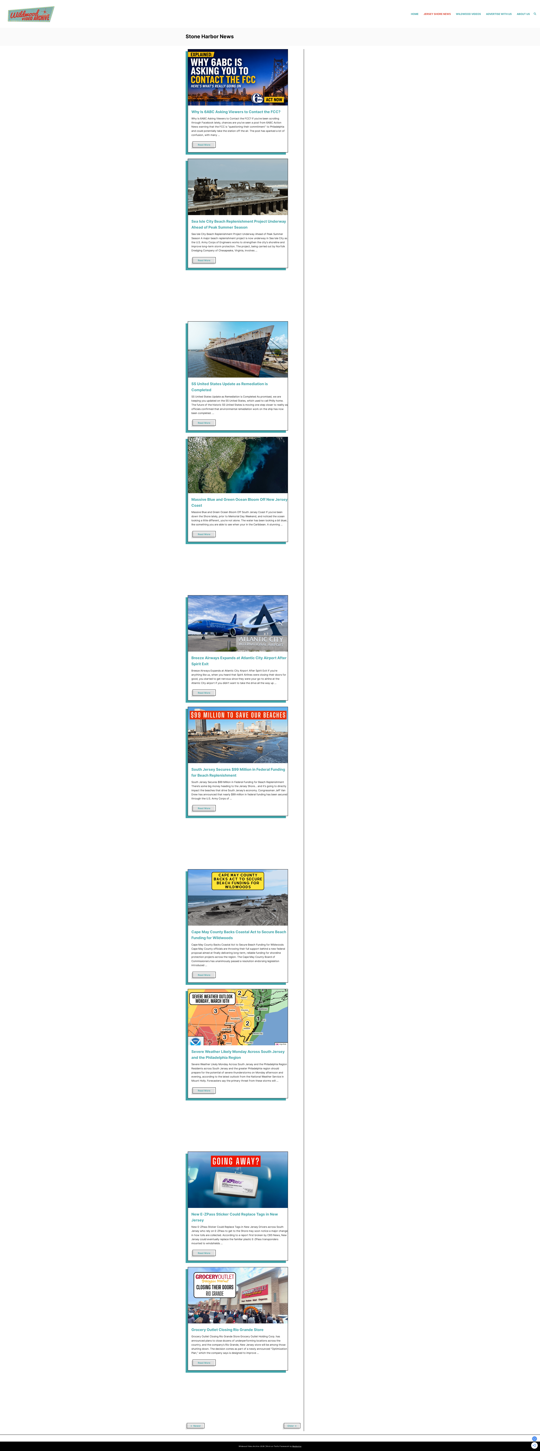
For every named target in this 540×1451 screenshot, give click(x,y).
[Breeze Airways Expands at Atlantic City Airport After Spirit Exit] (238, 623)
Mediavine (296, 1446)
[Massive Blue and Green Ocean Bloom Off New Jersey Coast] (238, 465)
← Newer (195, 1425)
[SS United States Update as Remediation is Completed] (238, 350)
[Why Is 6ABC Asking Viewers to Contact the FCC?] (238, 77)
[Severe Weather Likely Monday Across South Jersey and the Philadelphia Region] (238, 1017)
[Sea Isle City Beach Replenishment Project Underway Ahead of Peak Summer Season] (238, 187)
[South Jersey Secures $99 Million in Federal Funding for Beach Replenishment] (238, 735)
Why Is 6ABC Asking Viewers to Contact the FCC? (236, 112)
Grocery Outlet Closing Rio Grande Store (227, 1329)
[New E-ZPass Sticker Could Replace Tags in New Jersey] (238, 1180)
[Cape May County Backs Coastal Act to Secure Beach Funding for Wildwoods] (238, 897)
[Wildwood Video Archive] (72, 13)
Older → (292, 1425)
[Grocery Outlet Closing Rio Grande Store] (238, 1295)
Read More (205, 145)
